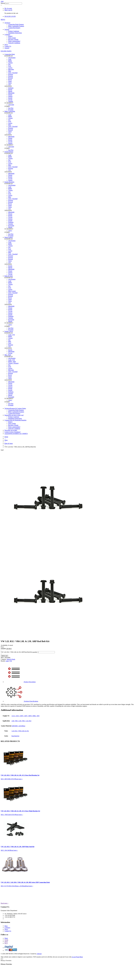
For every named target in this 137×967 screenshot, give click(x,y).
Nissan (10, 94)
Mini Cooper (12, 291)
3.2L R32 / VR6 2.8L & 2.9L (20, 731)
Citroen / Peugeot (13, 363)
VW (9, 84)
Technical (7, 23)
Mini (9, 71)
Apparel (6, 48)
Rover (10, 79)
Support (6, 29)
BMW (10, 61)
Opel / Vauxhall (12, 73)
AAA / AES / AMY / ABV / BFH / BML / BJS (25, 716)
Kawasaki (11, 225)
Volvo (10, 83)
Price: (2, 647)
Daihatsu (10, 88)
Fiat (9, 64)
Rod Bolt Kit (15, 736)
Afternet (39, 953)
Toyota (10, 99)
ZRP (2, 1)
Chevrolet (11, 104)
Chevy (10, 230)
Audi (9, 59)
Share (6, 938)
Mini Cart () (8, 10)
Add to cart (4, 656)
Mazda (10, 91)
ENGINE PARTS (6, 51)
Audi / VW (11, 334)
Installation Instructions (15, 33)
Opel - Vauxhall (13, 254)
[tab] (70, 673)
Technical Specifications (30, 701)
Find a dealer (12, 38)
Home (6, 437)
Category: (4, 659)
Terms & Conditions (14, 43)
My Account (8, 8)
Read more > (19, 779)
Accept (74, 957)
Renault (10, 78)
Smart (10, 81)
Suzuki (10, 98)
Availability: (4, 645)
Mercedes (11, 69)
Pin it (6, 943)
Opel (9, 343)
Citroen (10, 62)
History (10, 36)
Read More (79, 957)
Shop (6, 440)
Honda (10, 89)
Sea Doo (10, 108)
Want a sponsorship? (14, 41)
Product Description (29, 682)
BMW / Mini (12, 361)
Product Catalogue (13, 31)
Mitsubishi (11, 93)
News (6, 44)
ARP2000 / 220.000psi (18, 726)
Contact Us (7, 46)
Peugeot (10, 74)
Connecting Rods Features (16, 24)
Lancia (10, 67)
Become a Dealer (13, 39)
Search (3, 3)
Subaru (10, 96)
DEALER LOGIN (10, 16)
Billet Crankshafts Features (16, 26)
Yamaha (10, 101)
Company (7, 34)
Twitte (6, 940)
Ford (9, 66)
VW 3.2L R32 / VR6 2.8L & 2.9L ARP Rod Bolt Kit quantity (19, 652)
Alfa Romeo (11, 57)
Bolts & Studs (8, 443)
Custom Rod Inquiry (14, 28)
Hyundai (10, 109)
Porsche (10, 76)
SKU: (2, 657)
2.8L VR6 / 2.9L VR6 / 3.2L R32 (21, 721)
